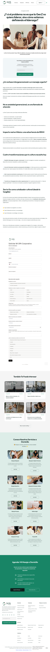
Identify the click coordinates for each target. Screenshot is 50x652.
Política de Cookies (35, 649)
